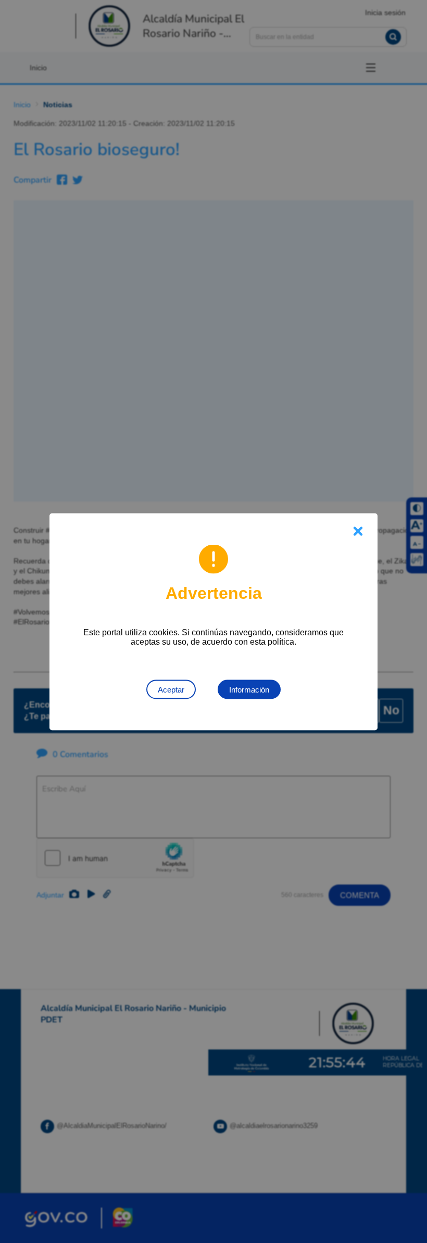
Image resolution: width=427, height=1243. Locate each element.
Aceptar (171, 689)
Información (249, 689)
